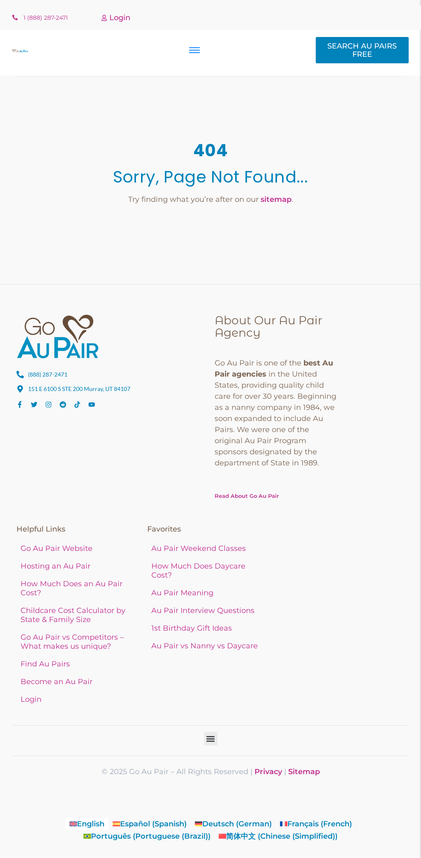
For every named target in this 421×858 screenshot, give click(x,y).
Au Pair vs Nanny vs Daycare (204, 645)
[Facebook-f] (19, 404)
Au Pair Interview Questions (202, 610)
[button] (210, 738)
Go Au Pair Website (57, 548)
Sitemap (304, 771)
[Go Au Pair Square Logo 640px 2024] (57, 336)
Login (119, 17)
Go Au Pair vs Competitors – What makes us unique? (72, 642)
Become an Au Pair (57, 681)
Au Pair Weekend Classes (198, 548)
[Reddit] (63, 404)
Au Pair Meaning (182, 592)
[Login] (104, 18)
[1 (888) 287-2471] (15, 18)
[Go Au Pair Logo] (20, 50)
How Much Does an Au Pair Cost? (72, 588)
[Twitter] (34, 404)
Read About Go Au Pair (247, 496)
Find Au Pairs (45, 663)
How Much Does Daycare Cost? (198, 571)
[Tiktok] (77, 404)
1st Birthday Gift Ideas (191, 628)
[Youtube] (91, 404)
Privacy (268, 771)
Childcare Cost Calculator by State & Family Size (73, 615)
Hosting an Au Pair (55, 566)
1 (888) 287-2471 (45, 17)
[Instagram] (48, 404)
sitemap (276, 199)
